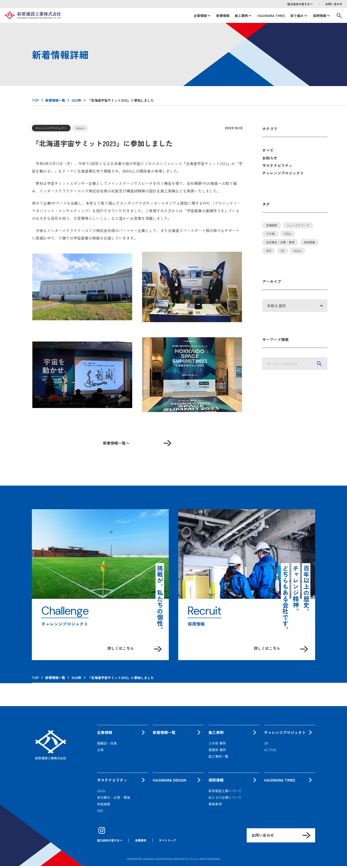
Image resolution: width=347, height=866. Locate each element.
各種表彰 (271, 225)
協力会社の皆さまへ (300, 4)
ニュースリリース (298, 225)
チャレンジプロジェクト (283, 173)
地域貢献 (309, 242)
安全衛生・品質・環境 (113, 797)
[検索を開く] (339, 15)
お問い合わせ (333, 4)
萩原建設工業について (224, 790)
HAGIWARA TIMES (271, 15)
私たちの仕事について (224, 797)
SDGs (287, 234)
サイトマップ (167, 840)
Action (297, 251)
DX (282, 251)
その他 (270, 234)
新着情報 (222, 15)
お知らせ (269, 158)
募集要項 (215, 804)
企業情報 (200, 15)
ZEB (268, 251)
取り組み (297, 15)
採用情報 (319, 15)
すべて (268, 150)
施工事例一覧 (218, 756)
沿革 (100, 749)
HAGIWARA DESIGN (169, 780)
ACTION (270, 749)
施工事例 (241, 15)
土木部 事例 (217, 743)
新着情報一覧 (164, 732)
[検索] (319, 363)
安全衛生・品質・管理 (280, 242)
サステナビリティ (277, 165)
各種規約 (140, 840)
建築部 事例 (217, 749)
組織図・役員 (107, 743)
